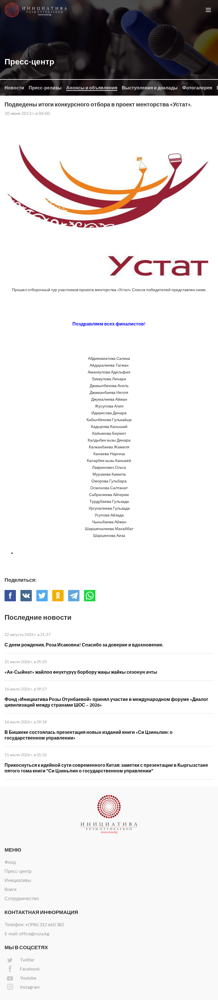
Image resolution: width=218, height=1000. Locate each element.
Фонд (10, 862)
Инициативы (18, 880)
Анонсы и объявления (91, 87)
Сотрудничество (22, 898)
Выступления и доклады (150, 87)
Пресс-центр (18, 871)
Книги (10, 889)
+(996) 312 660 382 (44, 924)
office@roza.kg (34, 933)
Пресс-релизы (45, 87)
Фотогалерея (197, 87)
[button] (208, 10)
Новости (14, 87)
